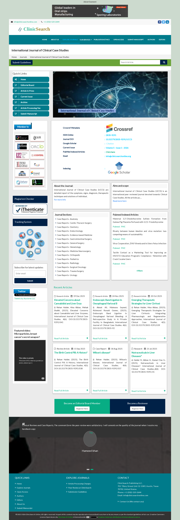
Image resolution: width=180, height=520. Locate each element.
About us (55, 40)
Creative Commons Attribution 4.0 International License (119, 517)
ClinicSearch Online (65, 517)
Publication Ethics (102, 40)
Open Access (118, 40)
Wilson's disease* (101, 352)
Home (44, 40)
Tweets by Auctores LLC (24, 298)
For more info (60, 199)
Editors (162, 40)
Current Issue (27, 96)
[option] (90, 435)
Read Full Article (61, 338)
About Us (21, 504)
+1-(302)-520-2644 (51, 22)
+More (140, 270)
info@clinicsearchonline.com (25, 22)
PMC (123, 226)
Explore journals (70, 40)
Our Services (85, 40)
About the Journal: (63, 185)
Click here (110, 152)
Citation (110, 143)
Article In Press (27, 91)
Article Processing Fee (30, 108)
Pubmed (116, 226)
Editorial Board (27, 85)
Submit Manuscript (136, 40)
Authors (151, 40)
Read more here (120, 201)
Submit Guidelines (22, 62)
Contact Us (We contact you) (132, 501)
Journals (23, 57)
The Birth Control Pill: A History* (70, 352)
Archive (24, 102)
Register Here (82, 409)
